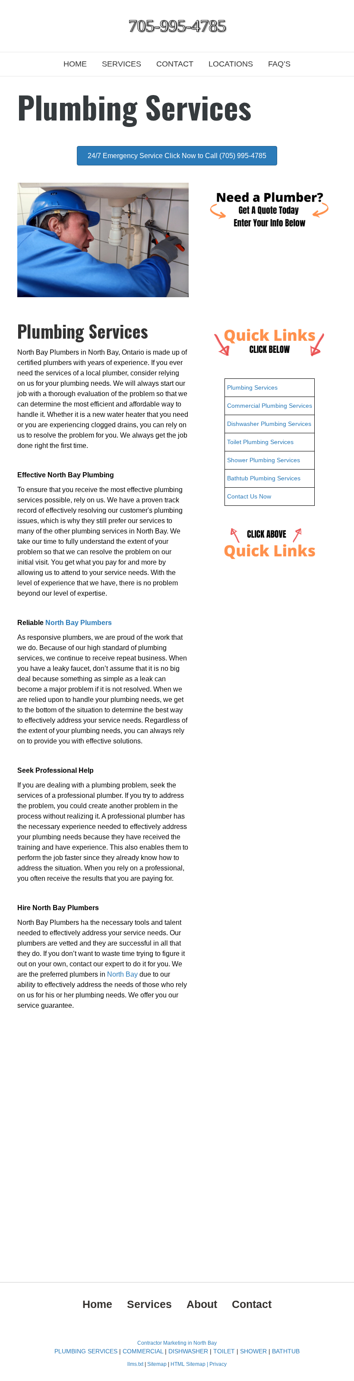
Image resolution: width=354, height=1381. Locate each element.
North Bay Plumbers (78, 622)
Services (121, 64)
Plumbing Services (252, 387)
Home (75, 64)
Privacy (218, 1364)
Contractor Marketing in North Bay (177, 1343)
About (201, 1304)
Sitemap (157, 1364)
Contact (174, 64)
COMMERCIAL (143, 1351)
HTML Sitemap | (190, 1364)
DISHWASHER (188, 1351)
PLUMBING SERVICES (85, 1351)
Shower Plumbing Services (263, 460)
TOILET (224, 1351)
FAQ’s (279, 64)
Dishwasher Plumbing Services (269, 423)
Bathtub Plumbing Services (263, 478)
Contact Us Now (249, 496)
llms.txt (135, 1364)
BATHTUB (286, 1351)
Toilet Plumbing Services (260, 441)
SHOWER (253, 1351)
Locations (231, 64)
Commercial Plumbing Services (269, 405)
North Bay (122, 974)
